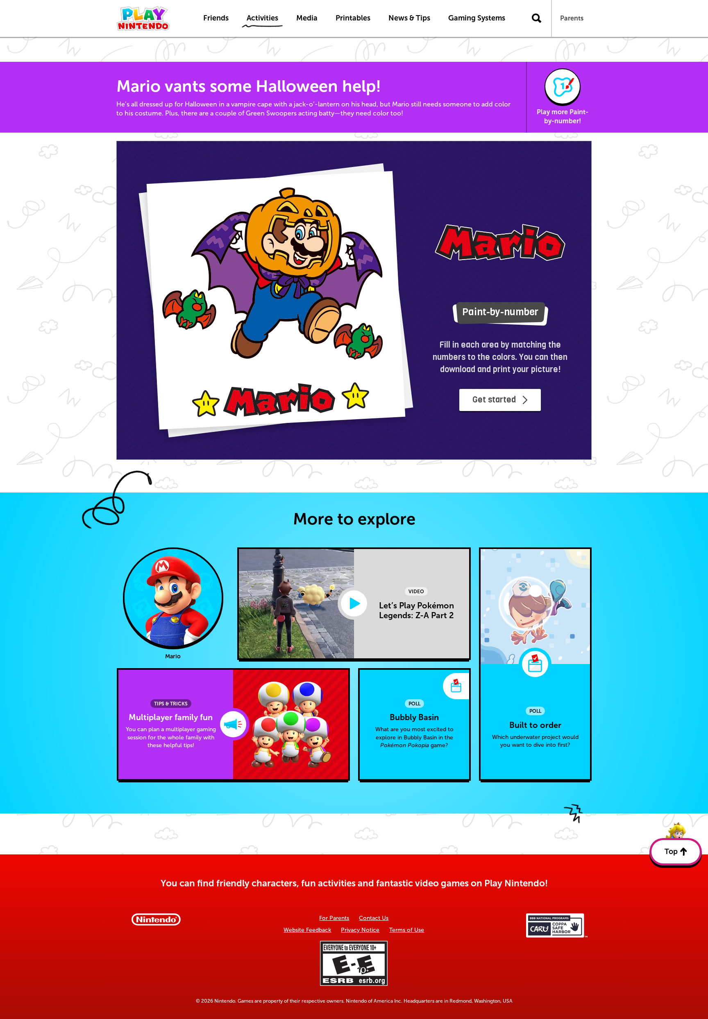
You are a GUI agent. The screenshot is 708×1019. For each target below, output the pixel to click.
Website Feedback (307, 930)
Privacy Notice (360, 930)
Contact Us (373, 918)
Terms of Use (406, 930)
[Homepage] (151, 18)
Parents (571, 18)
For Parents (334, 918)
